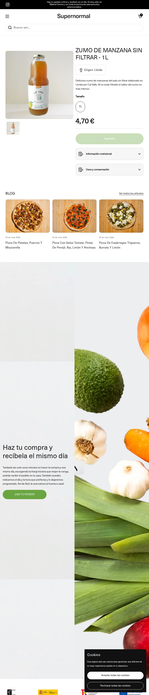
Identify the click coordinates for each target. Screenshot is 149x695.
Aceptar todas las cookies (115, 675)
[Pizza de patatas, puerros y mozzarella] (27, 216)
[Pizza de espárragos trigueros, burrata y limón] (121, 216)
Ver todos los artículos (131, 193)
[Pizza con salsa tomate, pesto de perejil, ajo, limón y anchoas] (74, 216)
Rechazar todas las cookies (115, 685)
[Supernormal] (73, 16)
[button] (140, 16)
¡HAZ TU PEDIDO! (25, 494)
